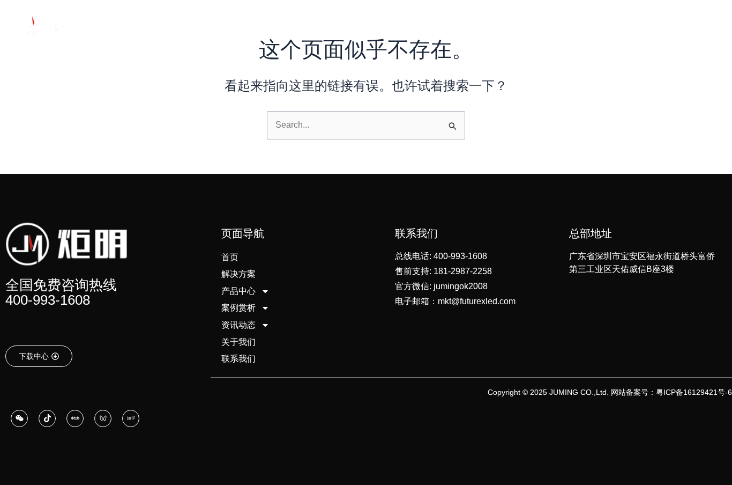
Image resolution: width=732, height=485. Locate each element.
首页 (229, 257)
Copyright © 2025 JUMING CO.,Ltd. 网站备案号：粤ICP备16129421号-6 (610, 392)
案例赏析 (238, 307)
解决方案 (238, 273)
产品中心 (238, 291)
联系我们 (238, 358)
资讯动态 (238, 324)
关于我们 (238, 342)
